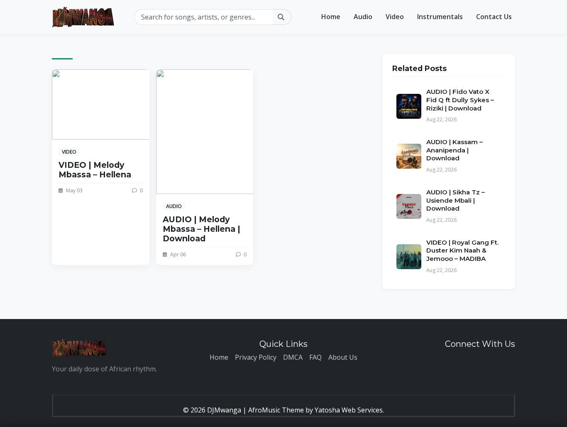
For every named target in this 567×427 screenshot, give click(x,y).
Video (395, 16)
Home (330, 16)
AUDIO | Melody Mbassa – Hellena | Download (201, 228)
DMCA (293, 357)
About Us (342, 357)
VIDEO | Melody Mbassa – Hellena (95, 169)
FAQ (315, 357)
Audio (363, 16)
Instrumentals (440, 16)
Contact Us (494, 16)
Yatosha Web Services (349, 410)
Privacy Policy (255, 357)
